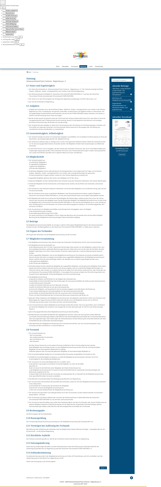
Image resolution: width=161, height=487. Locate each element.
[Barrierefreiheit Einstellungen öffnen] (2, 2)
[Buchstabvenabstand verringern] (20, 44)
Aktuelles (65, 66)
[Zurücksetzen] (1, 8)
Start (58, 66)
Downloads (99, 66)
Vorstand (74, 66)
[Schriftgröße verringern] (16, 39)
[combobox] (122, 80)
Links (91, 66)
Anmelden (46, 478)
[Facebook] (131, 477)
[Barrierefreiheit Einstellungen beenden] (4, 8)
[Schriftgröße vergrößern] (18, 39)
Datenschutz (38, 478)
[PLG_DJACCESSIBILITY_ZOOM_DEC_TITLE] (19, 37)
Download (122, 154)
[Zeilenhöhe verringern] (15, 42)
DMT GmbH (84, 484)
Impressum (30, 478)
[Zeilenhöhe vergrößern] (17, 42)
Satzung (83, 66)
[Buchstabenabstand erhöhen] (23, 44)
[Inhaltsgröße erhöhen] (21, 37)
